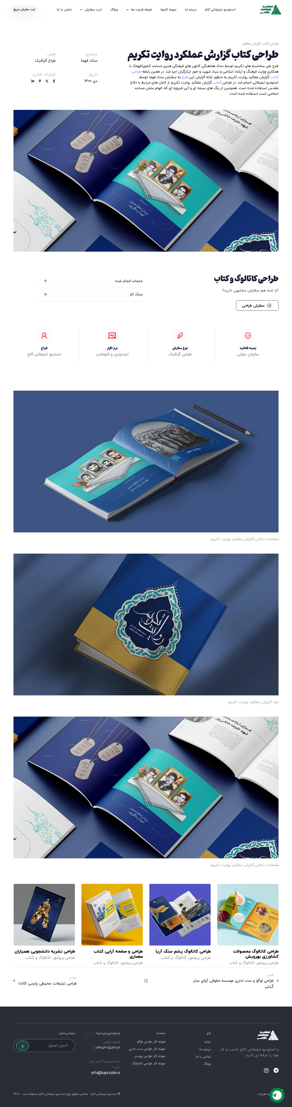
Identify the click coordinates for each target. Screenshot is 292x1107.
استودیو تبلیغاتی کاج (220, 9)
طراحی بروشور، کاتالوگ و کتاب (254, 963)
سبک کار (136, 294)
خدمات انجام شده (129, 281)
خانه (208, 1042)
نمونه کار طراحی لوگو (151, 1042)
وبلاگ (114, 9)
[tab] (89, 281)
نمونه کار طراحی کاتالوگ (148, 1063)
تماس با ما (64, 9)
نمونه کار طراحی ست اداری (147, 1049)
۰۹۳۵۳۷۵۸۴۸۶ (107, 1048)
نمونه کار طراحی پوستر (149, 1056)
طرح (185, 77)
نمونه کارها (168, 9)
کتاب (217, 82)
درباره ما (190, 9)
